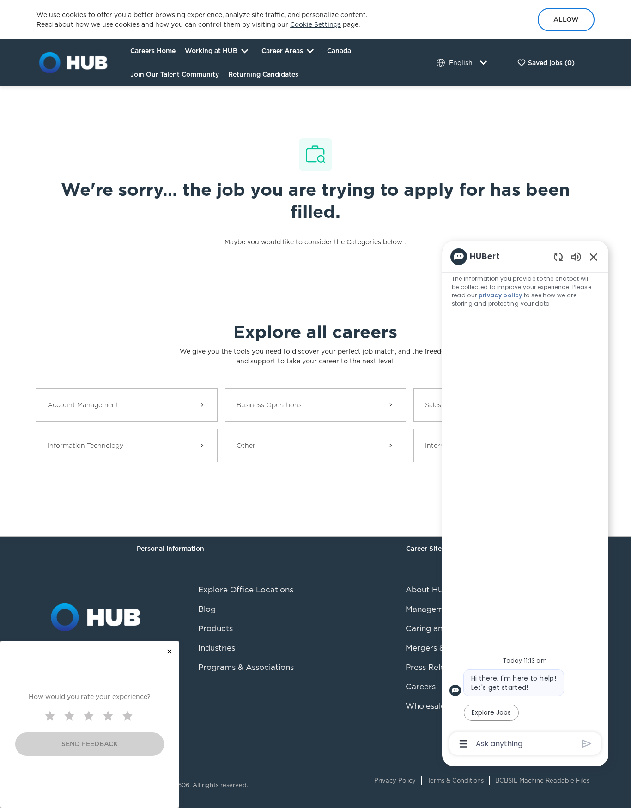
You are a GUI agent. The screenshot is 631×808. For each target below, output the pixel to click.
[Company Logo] (73, 62)
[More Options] (463, 743)
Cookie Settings (315, 24)
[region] (525, 499)
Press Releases (433, 667)
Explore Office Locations (245, 589)
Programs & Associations (246, 667)
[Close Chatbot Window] (594, 256)
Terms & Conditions (455, 780)
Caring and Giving (440, 628)
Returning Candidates (263, 74)
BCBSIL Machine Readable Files (542, 780)
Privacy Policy (395, 780)
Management (431, 609)
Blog (207, 609)
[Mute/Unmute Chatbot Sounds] (576, 256)
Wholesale (425, 706)
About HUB (427, 589)
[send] (587, 743)
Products (215, 628)
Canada (339, 50)
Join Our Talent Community (174, 74)
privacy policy (500, 295)
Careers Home (153, 50)
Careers (421, 686)
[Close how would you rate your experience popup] (169, 651)
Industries (216, 647)
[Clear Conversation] (558, 256)
